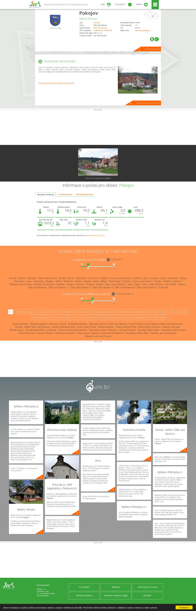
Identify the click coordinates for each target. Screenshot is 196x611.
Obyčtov (127, 281)
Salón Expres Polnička (149, 326)
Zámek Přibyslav (127, 330)
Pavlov (158, 281)
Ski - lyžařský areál (69, 312)
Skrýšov (99, 284)
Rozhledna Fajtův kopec (173, 330)
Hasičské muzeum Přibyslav (103, 330)
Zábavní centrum (142, 317)
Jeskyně (68, 317)
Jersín (163, 278)
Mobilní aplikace (84, 595)
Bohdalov (32, 278)
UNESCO (54, 312)
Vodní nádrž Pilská (86, 326)
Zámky (173, 312)
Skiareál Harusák (171, 326)
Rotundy (57, 317)
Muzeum (127, 317)
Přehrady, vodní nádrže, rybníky (104, 312)
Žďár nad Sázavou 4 (103, 287)
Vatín (144, 284)
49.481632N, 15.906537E (103, 30)
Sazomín (80, 284)
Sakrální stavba (159, 317)
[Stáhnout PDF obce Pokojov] (152, 39)
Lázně (77, 317)
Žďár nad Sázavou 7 (147, 287)
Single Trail (115, 317)
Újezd (137, 284)
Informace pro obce (147, 587)
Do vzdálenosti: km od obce (89, 259)
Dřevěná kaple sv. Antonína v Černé (48, 323)
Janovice (155, 278)
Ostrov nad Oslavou (143, 281)
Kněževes (173, 278)
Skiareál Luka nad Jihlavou (98, 336)
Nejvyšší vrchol (90, 317)
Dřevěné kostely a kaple (40, 317)
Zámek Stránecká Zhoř (63, 326)
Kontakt (147, 595)
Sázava (70, 284)
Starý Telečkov (118, 284)
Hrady (163, 312)
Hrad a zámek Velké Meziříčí (72, 330)
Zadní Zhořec (156, 284)
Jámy (146, 278)
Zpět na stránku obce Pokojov (148, 103)
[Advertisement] (98, 128)
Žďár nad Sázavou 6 (125, 287)
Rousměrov (49, 284)
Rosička (37, 284)
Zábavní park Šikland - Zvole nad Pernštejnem (100, 333)
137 (136, 25)
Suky (130, 284)
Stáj (107, 284)
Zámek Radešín (106, 326)
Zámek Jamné (16, 330)
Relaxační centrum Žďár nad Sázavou (108, 323)
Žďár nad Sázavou (100, 28)
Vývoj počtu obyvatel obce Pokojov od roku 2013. (56, 83)
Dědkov (104, 278)
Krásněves (19, 281)
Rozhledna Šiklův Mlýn (137, 333)
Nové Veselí (115, 281)
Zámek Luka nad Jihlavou (163, 333)
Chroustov (93, 278)
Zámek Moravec (27, 333)
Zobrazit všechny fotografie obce (98, 178)
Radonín (177, 281)
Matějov (50, 281)
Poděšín (167, 281)
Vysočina (97, 22)
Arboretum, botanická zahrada (132, 312)
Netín (96, 281)
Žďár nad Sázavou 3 (80, 287)
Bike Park (103, 317)
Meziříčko (68, 281)
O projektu (84, 587)
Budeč (62, 278)
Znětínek (163, 287)
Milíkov (78, 281)
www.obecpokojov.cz (143, 30)
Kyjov (29, 281)
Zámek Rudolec (20, 323)
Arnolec (13, 278)
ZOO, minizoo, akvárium (25, 312)
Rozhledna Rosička (77, 323)
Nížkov (103, 281)
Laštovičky (39, 281)
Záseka (181, 284)
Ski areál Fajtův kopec (149, 330)
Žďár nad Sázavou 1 (58, 287)
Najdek (87, 281)
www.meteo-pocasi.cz (96, 235)
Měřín (59, 281)
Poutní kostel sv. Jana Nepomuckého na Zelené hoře (155, 323)
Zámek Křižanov (45, 333)
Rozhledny (153, 312)
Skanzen (84, 312)
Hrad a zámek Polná (126, 326)
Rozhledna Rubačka (65, 333)
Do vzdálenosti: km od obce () (86, 294)
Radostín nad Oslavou (21, 284)
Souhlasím (184, 607)
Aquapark (43, 312)
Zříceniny (183, 312)
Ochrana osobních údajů (116, 595)
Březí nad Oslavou (48, 278)
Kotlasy (183, 278)
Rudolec (61, 284)
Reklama (116, 587)
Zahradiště (170, 284)
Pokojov (88, 13)
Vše (10, 312)
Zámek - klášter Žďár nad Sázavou (32, 326)
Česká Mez (81, 278)
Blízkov (22, 278)
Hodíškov (137, 278)
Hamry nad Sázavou (120, 278)
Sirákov (90, 284)
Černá (71, 278)
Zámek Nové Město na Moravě (40, 330)
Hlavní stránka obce (152, 49)
